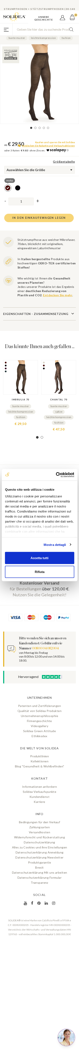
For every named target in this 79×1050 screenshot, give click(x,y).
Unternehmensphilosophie (39, 716)
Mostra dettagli (55, 544)
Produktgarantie (39, 862)
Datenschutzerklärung (39, 842)
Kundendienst (39, 796)
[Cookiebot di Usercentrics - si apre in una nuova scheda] (56, 474)
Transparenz (39, 882)
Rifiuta (39, 571)
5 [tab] (48, 128)
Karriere (39, 802)
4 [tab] (44, 128)
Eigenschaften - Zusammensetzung (35, 314)
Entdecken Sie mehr (57, 295)
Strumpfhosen (15, 9)
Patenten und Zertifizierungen (39, 706)
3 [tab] (40, 128)
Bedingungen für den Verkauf (39, 822)
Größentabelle (64, 161)
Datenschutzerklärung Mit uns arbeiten (39, 872)
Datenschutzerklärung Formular (39, 877)
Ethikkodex (39, 736)
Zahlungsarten (39, 827)
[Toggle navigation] (6, 29)
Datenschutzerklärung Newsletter (39, 857)
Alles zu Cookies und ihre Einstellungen (39, 847)
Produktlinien (39, 756)
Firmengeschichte (39, 721)
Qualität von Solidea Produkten (39, 711)
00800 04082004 (45, 648)
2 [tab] (35, 128)
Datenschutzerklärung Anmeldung (40, 852)
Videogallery (39, 726)
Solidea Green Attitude (39, 731)
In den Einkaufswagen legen (39, 217)
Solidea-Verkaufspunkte (39, 791)
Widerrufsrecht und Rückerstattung (39, 837)
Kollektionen (39, 761)
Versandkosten (39, 832)
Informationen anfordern (39, 786)
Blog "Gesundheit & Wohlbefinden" (39, 766)
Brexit (39, 867)
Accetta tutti (39, 558)
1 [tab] (31, 128)
